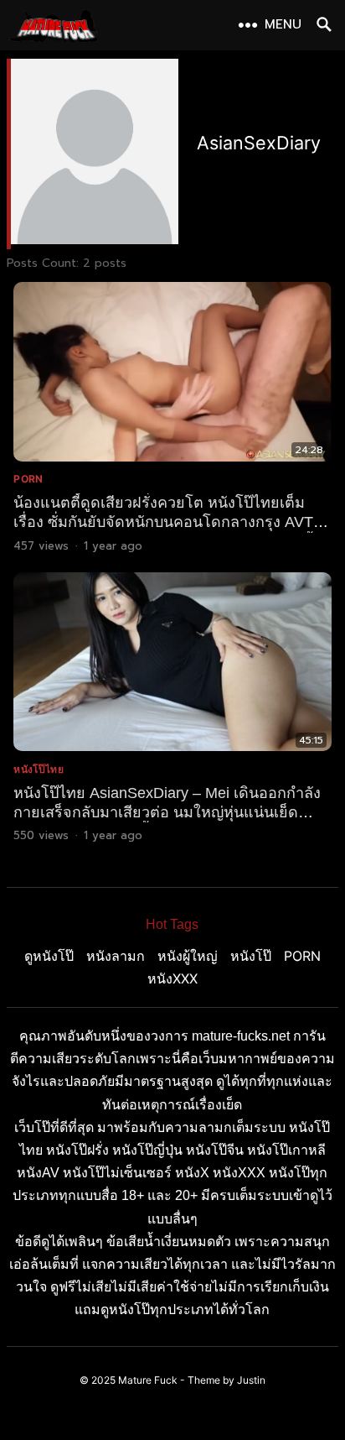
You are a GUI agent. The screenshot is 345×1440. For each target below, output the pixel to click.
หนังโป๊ (250, 955)
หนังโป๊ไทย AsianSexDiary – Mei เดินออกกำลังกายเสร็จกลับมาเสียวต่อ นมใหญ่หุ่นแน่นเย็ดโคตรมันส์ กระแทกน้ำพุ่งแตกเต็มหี (167, 813)
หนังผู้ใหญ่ (187, 955)
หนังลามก (115, 955)
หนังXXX (172, 978)
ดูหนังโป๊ (49, 955)
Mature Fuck (148, 1380)
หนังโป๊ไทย (38, 769)
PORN (28, 478)
